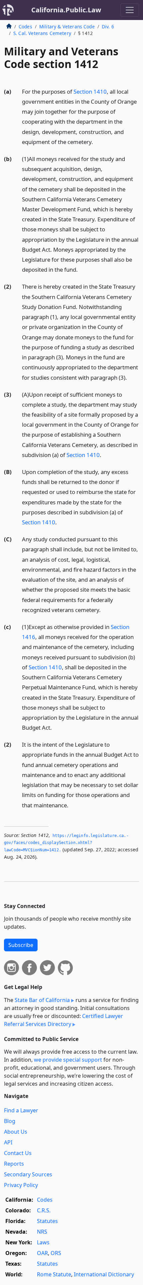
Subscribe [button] (20, 945)
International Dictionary (104, 1274)
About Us (15, 1131)
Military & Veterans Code (67, 26)
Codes (25, 26)
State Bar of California (42, 1000)
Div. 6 (108, 26)
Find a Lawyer (21, 1110)
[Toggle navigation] (129, 10)
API (8, 1142)
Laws (43, 1242)
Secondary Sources (28, 1174)
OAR (42, 1253)
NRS (42, 1231)
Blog (9, 1121)
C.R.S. (44, 1210)
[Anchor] (96, 141)
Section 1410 (90, 91)
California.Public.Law (66, 9)
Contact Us (18, 1153)
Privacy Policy (21, 1185)
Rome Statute (54, 1274)
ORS (56, 1253)
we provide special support (68, 1059)
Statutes (47, 1221)
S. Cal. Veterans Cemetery (42, 33)
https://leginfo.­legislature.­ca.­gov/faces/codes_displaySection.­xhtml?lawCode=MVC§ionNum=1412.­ (66, 842)
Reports (14, 1163)
